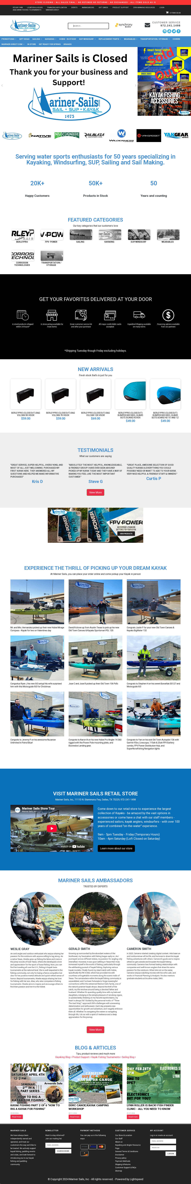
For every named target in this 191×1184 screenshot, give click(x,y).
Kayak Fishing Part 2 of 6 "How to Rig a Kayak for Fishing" (35, 1107)
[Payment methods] (84, 1146)
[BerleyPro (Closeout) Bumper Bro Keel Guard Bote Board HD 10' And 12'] (165, 393)
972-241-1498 (18, 8)
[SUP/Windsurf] (139, 234)
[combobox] (88, 26)
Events (74, 8)
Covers (176, 39)
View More (95, 492)
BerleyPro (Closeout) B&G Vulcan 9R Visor (25, 414)
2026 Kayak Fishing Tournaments (27, 10)
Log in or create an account (161, 1135)
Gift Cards (103, 8)
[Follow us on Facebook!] (179, 31)
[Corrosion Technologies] (22, 255)
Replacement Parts (109, 39)
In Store (31, 44)
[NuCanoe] (149, 135)
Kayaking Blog (63, 1057)
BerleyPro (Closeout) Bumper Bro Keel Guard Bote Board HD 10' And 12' (165, 415)
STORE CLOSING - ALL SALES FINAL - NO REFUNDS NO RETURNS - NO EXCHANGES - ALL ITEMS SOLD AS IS (95, 2)
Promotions (7, 39)
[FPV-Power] (67, 135)
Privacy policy (120, 1158)
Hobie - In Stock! (67, 39)
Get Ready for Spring (50, 44)
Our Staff (119, 1139)
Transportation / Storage (154, 39)
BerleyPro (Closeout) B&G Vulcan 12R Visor (95, 414)
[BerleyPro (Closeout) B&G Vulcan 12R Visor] (95, 393)
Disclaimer (119, 1155)
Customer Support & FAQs (125, 1168)
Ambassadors (88, 8)
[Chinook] (39, 135)
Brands (67, 44)
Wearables (129, 39)
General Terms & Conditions (126, 1151)
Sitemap (118, 1171)
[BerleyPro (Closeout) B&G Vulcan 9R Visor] (25, 393)
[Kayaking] (110, 234)
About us (119, 1142)
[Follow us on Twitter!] (174, 31)
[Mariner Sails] (94, 135)
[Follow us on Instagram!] (165, 31)
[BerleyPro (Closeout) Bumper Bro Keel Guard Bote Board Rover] (130, 393)
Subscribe (63, 1151)
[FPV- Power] (52, 234)
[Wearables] (168, 234)
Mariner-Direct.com (11, 44)
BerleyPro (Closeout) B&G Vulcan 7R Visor (60, 414)
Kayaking (49, 39)
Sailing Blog (128, 1057)
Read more (16, 1117)
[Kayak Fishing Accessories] (164, 98)
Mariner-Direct (52, 10)
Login (161, 8)
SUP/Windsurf (86, 39)
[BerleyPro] (12, 135)
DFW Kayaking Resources (144, 8)
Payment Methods (122, 1161)
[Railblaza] (176, 135)
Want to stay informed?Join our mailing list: (54, 1137)
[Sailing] (81, 234)
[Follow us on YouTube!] (169, 31)
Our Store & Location (123, 1135)
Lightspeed (136, 1179)
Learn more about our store (116, 848)
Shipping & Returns (123, 1164)
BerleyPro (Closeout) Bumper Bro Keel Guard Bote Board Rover (130, 415)
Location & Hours (35, 8)
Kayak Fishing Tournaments (105, 1057)
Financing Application (57, 8)
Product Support (121, 8)
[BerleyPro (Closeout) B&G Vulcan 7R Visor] (60, 393)
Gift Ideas (24, 39)
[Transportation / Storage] (52, 255)
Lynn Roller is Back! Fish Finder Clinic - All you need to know (150, 1107)
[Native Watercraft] (121, 135)
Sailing (36, 39)
